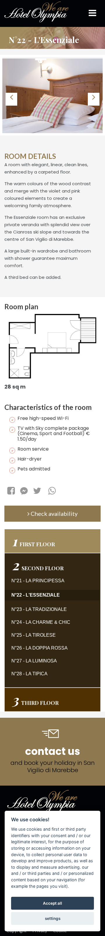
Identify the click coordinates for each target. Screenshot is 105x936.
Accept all (52, 903)
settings (52, 918)
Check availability (53, 513)
